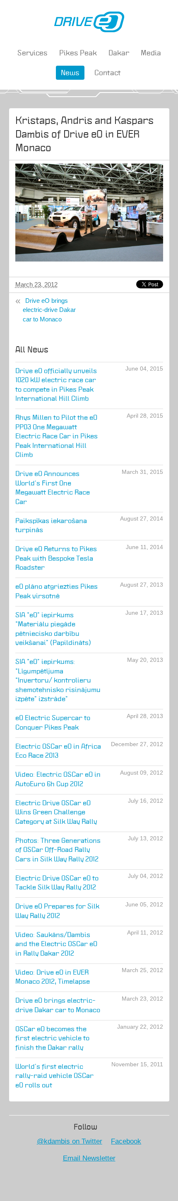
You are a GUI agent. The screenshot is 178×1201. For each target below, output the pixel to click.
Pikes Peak (78, 53)
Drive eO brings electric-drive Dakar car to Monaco (49, 310)
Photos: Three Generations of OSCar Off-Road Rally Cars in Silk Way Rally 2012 (58, 850)
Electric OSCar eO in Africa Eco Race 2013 (58, 751)
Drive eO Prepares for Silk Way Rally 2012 (57, 911)
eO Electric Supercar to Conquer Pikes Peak (52, 723)
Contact (107, 73)
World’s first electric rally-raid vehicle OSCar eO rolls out (54, 1076)
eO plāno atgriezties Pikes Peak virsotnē (56, 591)
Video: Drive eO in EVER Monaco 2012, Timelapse (52, 977)
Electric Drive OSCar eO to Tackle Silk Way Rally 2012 (57, 883)
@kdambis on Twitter (69, 1141)
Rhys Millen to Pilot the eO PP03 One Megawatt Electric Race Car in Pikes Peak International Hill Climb (56, 436)
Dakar (118, 53)
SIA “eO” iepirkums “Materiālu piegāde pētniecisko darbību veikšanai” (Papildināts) (53, 629)
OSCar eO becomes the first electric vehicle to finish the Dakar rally (52, 1038)
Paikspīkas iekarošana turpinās (51, 526)
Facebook (126, 1141)
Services (32, 53)
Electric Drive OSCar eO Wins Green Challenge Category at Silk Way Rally (56, 812)
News (70, 73)
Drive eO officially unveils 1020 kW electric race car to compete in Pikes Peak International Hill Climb (56, 385)
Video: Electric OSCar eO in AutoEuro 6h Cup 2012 (58, 779)
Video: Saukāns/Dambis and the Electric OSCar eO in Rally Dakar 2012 (56, 944)
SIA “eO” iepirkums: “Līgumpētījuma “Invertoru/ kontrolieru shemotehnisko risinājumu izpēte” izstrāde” (58, 680)
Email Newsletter (89, 1158)
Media (151, 53)
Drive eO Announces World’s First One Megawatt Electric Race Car (52, 488)
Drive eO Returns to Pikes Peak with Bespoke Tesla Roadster (56, 558)
